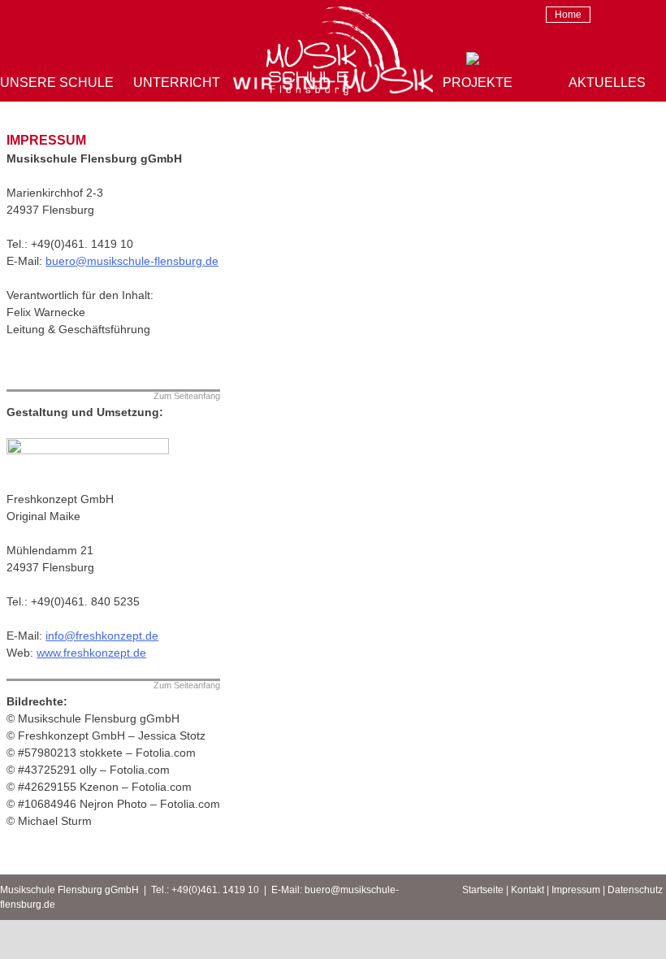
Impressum (575, 890)
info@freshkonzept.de (101, 635)
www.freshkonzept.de (91, 652)
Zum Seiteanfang (187, 396)
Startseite (483, 890)
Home (568, 14)
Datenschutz (635, 890)
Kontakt (527, 890)
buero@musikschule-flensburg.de (131, 260)
